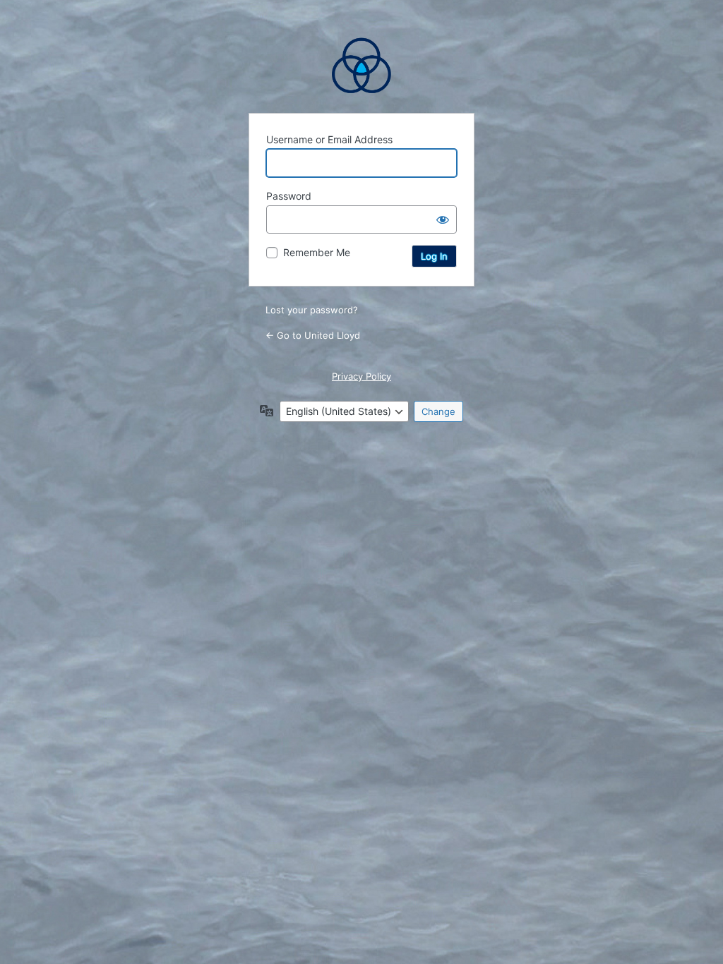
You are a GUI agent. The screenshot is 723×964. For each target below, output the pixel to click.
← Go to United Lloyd (312, 335)
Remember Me (316, 252)
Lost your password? (311, 309)
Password (288, 196)
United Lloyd (361, 65)
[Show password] (443, 219)
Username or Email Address (329, 139)
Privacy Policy (361, 376)
